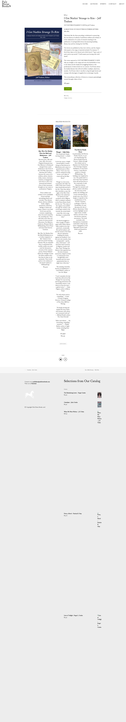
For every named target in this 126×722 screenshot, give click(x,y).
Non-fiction (70, 98)
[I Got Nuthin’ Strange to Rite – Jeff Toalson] (60, 359)
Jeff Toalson (63, 343)
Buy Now (68, 88)
